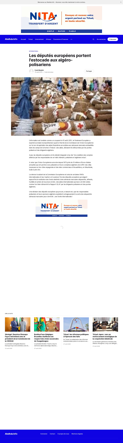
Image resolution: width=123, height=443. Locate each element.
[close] (120, 2)
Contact (52, 434)
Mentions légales (77, 434)
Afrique (48, 39)
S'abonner (112, 39)
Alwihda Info (11, 39)
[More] (71, 39)
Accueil (23, 39)
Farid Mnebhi (39, 70)
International (39, 39)
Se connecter (101, 39)
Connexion (43, 434)
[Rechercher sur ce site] (93, 39)
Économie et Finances (60, 39)
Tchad (30, 39)
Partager (89, 71)
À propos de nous (63, 434)
